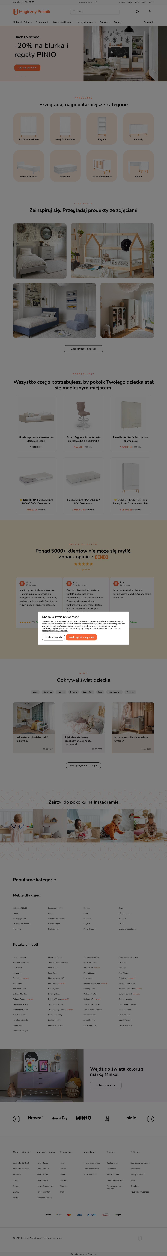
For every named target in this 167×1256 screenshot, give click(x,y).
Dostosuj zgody (53, 637)
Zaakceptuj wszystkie (81, 637)
